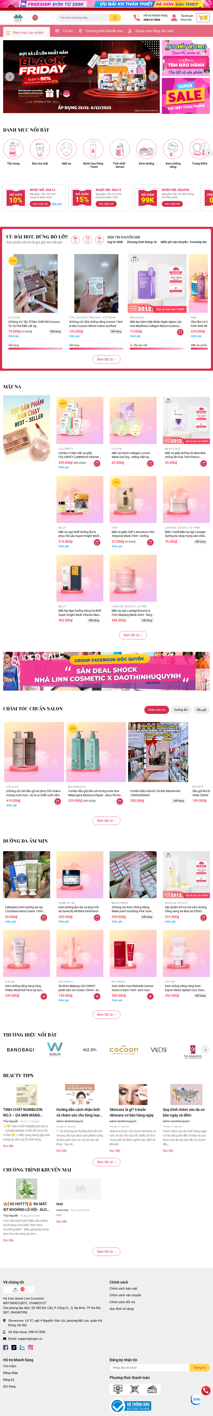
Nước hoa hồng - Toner (93, 165)
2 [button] (83, 108)
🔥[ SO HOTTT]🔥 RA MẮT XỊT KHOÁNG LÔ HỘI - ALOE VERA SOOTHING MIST (26, 1207)
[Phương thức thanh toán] (135, 1389)
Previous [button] (9, 76)
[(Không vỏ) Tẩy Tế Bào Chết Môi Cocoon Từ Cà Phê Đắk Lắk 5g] (35, 283)
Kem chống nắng (173, 165)
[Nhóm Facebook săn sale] (106, 671)
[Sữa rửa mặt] (40, 149)
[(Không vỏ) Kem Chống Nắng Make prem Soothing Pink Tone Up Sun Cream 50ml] (133, 874)
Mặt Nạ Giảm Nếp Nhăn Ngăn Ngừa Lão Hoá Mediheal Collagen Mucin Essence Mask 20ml (156, 326)
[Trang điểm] (199, 149)
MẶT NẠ (12, 386)
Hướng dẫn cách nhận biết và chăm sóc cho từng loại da (78, 1112)
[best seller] (26, 428)
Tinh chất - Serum (120, 165)
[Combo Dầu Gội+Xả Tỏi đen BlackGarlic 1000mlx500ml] (158, 752)
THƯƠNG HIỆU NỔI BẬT (30, 1035)
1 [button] (79, 108)
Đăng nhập (186, 19)
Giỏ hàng (9, 1386)
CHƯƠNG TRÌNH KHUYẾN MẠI (37, 1170)
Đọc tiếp (8, 1146)
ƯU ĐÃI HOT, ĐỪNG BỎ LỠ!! (37, 237)
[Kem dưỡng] (146, 149)
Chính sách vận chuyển (125, 1295)
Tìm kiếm (9, 1366)
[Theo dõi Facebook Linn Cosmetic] (5, 1347)
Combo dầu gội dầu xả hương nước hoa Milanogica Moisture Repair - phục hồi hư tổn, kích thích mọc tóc (94, 795)
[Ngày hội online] (20, 1049)
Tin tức (68, 31)
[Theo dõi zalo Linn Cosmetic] (22, 1347)
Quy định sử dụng (122, 1309)
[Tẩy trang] (13, 149)
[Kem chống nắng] (173, 149)
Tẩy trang (13, 163)
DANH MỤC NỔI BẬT (26, 130)
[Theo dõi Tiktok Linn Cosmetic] (13, 1347)
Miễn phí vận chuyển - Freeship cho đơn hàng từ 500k (160, 242)
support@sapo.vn (30, 1339)
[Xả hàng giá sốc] (55, 1049)
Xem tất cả (105, 359)
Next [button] (153, 76)
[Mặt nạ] (66, 149)
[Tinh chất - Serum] (120, 149)
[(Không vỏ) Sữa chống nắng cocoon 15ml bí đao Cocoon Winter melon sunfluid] (96, 283)
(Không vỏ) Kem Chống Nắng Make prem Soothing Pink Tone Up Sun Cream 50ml (131, 911)
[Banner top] (106, 5)
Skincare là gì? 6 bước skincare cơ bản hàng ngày (132, 1112)
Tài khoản (187, 15)
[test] (79, 1188)
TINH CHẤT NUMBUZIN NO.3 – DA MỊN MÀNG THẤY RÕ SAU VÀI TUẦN (23, 1112)
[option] (81, 76)
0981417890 (152, 19)
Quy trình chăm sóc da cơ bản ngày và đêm (183, 1112)
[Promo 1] (186, 58)
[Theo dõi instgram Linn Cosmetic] (30, 1347)
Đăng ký (8, 1380)
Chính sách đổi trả (122, 1302)
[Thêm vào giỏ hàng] (44, 996)
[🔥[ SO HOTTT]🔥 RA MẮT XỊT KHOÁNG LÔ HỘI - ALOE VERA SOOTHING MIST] (26, 1188)
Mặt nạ (66, 163)
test (59, 1204)
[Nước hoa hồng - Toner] (93, 149)
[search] (115, 17)
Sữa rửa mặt (40, 163)
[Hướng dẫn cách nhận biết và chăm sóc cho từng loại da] (79, 1094)
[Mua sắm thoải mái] (124, 1049)
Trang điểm (199, 163)
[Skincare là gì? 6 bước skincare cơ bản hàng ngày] (133, 1094)
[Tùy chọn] (180, 332)
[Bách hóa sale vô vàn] (89, 1049)
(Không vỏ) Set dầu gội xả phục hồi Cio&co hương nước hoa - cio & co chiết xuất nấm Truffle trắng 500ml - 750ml (33, 795)
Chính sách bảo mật (123, 1288)
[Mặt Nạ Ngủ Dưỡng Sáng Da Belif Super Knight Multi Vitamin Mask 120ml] (79, 578)
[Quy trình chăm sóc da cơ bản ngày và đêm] (186, 1094)
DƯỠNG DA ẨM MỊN (25, 841)
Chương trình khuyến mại (104, 31)
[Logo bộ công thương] (130, 1406)
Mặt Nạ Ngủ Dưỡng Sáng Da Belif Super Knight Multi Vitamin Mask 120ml (79, 614)
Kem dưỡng (146, 163)
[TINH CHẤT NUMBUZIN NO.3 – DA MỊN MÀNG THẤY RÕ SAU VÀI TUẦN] (26, 1094)
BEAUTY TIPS (18, 1075)
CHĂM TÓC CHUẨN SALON (33, 708)
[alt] (158, 1049)
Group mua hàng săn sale (154, 31)
